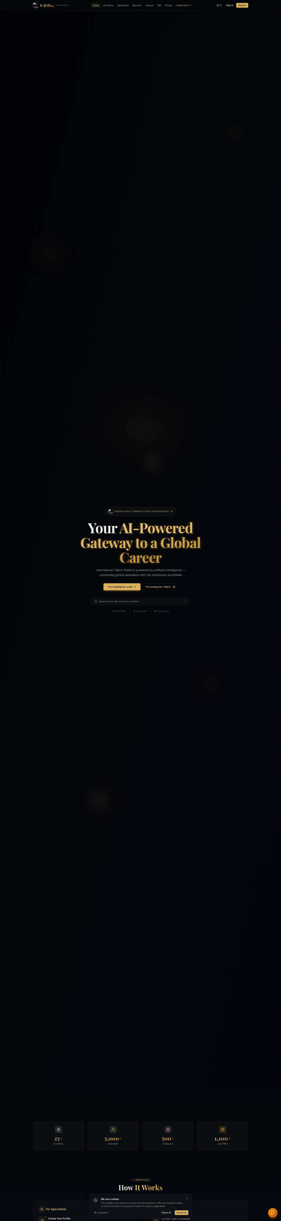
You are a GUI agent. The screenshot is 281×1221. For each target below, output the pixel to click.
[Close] (187, 1198)
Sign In (229, 5)
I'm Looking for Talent (158, 586)
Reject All (166, 1212)
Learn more (159, 1206)
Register (242, 5)
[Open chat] (272, 1212)
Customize (102, 1212)
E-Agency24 (182, 5)
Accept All (182, 1212)
